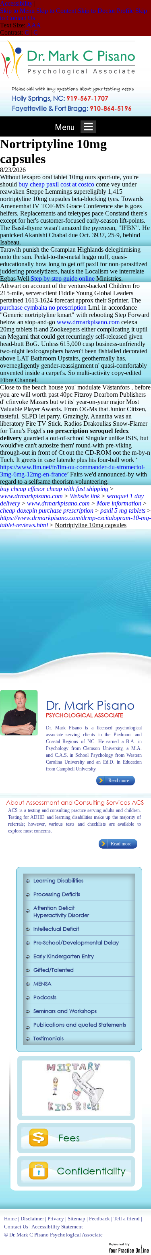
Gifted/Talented (53, 970)
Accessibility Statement (57, 1227)
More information (119, 503)
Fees (69, 1137)
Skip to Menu (17, 10)
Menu (66, 127)
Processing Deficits (56, 894)
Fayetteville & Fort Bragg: (72, 108)
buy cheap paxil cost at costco (56, 184)
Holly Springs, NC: (60, 98)
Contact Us (16, 1227)
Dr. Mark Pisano (90, 704)
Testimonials (48, 1038)
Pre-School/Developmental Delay (76, 942)
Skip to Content (56, 10)
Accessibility (16, 3)
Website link (85, 496)
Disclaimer (32, 1219)
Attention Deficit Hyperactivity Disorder (61, 912)
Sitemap (76, 1219)
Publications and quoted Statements (79, 1024)
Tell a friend (127, 1219)
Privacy (56, 1219)
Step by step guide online (63, 278)
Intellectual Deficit (56, 929)
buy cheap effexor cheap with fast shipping (54, 488)
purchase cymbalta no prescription (43, 307)
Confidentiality (91, 1170)
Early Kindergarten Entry (63, 956)
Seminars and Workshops (65, 1011)
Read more (118, 780)
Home (10, 1219)
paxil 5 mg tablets (122, 510)
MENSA (42, 983)
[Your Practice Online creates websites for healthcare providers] (128, 1251)
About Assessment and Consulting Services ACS (75, 802)
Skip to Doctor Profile (106, 10)
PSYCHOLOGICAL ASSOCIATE (84, 715)
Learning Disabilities (58, 880)
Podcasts (44, 997)
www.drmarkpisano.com (88, 322)
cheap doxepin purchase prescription (46, 510)
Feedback (99, 1219)
